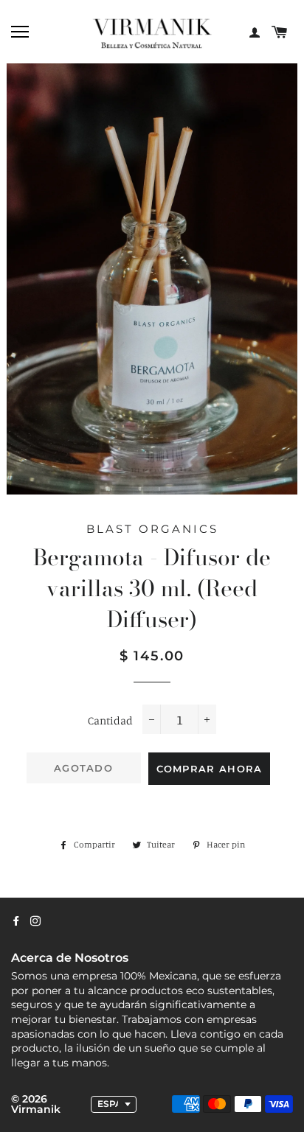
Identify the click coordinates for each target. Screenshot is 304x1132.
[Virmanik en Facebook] (16, 921)
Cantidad (110, 720)
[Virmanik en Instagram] (35, 921)
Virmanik (36, 1109)
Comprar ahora (209, 769)
